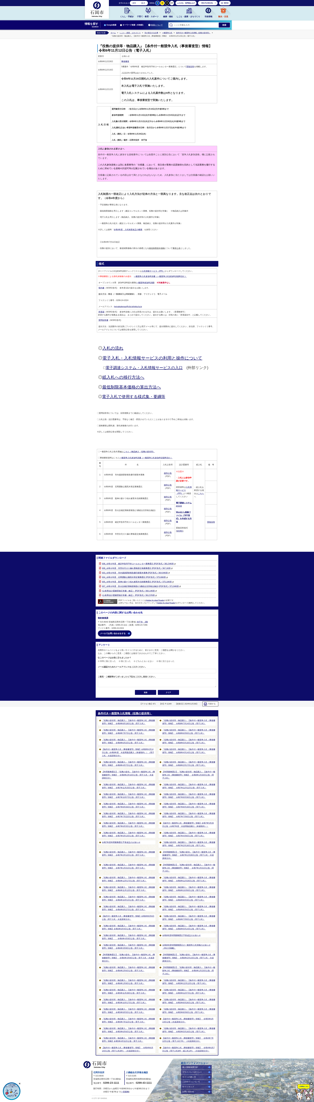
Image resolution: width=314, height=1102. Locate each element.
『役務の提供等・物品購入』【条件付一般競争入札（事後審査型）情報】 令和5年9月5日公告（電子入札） (128, 1010)
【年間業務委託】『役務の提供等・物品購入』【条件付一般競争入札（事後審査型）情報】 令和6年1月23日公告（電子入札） (188, 970)
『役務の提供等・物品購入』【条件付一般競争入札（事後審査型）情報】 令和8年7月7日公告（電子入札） (128, 731)
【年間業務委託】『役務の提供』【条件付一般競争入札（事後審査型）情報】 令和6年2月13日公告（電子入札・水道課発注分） (188, 958)
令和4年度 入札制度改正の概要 (128, 230)
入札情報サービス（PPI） (153, 271)
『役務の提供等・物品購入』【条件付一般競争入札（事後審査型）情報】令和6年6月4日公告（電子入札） (128, 927)
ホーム (113, 33)
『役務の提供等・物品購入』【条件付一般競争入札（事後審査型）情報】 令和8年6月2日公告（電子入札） (128, 741)
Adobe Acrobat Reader (155, 600)
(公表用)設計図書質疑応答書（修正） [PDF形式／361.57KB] (128, 595)
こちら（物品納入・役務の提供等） (139, 452)
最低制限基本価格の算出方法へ (131, 387)
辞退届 (101, 312)
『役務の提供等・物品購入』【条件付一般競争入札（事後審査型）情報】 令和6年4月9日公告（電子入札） (128, 937)
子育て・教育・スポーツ (148, 16)
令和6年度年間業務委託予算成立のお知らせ (181, 935)
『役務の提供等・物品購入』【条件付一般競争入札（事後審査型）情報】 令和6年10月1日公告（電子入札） (128, 898)
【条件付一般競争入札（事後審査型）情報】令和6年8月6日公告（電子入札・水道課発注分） (128, 917)
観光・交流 (223, 16)
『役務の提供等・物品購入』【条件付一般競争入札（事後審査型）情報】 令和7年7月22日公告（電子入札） (128, 815)
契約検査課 (103, 618)
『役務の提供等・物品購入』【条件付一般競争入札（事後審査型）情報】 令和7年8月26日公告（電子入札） (128, 805)
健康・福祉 (168, 16)
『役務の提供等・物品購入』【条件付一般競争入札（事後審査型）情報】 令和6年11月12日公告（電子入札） (128, 888)
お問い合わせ (188, 1092)
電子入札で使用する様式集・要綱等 (133, 396)
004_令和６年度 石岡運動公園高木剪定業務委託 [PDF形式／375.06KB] (134, 577)
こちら (201, 493)
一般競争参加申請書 (145, 283)
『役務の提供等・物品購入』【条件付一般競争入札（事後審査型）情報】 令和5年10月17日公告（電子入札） (128, 1001)
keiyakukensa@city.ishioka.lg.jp (128, 307)
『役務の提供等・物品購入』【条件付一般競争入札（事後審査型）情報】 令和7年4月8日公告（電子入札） (188, 834)
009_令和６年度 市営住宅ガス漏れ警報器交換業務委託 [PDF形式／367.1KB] (136, 568)
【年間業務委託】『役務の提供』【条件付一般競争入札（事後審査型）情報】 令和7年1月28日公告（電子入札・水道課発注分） (188, 855)
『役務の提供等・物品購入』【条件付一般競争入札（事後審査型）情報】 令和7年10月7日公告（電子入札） (128, 795)
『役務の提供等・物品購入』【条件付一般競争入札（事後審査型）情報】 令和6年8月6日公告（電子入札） (188, 908)
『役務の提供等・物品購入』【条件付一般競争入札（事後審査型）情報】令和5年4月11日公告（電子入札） (128, 1039)
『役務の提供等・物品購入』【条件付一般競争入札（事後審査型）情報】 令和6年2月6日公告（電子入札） (128, 969)
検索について (157, 25)
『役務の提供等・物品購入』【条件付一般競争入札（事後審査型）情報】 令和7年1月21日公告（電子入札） (128, 866)
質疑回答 (190, 67)
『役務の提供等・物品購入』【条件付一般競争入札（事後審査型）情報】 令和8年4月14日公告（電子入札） (188, 751)
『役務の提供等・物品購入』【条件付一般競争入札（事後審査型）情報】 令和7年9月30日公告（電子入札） (188, 795)
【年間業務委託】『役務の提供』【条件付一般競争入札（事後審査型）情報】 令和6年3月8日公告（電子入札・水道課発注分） (128, 958)
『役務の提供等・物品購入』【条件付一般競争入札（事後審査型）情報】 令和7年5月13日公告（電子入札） (128, 834)
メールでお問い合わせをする (113, 633)
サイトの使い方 (189, 1077)
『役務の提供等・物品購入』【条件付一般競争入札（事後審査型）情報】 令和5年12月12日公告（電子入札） (188, 982)
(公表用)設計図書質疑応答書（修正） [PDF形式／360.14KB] (128, 591)
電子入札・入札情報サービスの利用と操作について (152, 358)
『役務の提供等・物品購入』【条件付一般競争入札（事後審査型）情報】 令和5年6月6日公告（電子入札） (128, 1030)
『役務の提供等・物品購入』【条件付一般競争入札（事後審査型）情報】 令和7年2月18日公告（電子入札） (188, 844)
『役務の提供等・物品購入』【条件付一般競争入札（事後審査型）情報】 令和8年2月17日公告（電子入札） (188, 763)
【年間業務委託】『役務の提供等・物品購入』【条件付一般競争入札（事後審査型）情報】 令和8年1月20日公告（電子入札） (188, 775)
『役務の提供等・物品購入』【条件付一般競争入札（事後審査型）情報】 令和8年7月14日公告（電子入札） (188, 722)
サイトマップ (188, 1087)
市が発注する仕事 (151, 33)
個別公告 (168, 473)
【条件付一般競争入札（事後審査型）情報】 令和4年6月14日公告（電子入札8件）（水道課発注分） (127, 1049)
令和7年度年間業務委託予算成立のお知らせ (121, 842)
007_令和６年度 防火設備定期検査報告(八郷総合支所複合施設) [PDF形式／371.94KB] (140, 586)
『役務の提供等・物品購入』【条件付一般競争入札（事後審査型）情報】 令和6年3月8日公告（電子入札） (128, 946)
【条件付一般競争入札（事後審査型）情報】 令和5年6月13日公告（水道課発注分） (188, 1020)
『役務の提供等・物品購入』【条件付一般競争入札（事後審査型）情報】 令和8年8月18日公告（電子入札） (128, 722)
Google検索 (111, 25)
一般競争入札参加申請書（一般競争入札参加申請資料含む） (160, 276)
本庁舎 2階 (142, 622)
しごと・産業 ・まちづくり (130, 33)
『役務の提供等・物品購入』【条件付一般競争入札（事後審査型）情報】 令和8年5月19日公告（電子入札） (188, 741)
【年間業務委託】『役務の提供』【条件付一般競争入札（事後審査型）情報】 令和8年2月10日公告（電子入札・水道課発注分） (128, 775)
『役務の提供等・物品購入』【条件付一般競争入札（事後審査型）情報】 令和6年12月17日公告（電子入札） (128, 879)
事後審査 (125, 61)
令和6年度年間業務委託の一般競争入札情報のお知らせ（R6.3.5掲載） (186, 946)
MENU (226, 3)
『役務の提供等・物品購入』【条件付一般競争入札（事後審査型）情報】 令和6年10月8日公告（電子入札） (188, 888)
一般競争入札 (167, 33)
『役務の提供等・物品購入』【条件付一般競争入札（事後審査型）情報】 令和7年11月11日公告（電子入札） (188, 786)
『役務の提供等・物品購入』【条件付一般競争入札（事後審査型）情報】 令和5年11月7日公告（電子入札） (188, 991)
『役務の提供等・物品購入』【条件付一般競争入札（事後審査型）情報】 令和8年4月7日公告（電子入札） (128, 763)
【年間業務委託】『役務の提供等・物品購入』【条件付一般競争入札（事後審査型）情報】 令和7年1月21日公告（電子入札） (188, 868)
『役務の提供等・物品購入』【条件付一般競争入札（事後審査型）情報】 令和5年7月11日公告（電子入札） (128, 1020)
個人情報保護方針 (190, 1067)
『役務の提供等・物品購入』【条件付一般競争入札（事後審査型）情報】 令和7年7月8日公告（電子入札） (188, 815)
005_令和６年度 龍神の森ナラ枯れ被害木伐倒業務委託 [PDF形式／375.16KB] (137, 582)
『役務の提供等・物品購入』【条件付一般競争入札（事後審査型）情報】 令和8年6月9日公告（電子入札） (188, 731)
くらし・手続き (127, 16)
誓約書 (101, 288)
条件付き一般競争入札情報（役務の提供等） (193, 33)
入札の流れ (112, 348)
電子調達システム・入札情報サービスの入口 (144, 368)
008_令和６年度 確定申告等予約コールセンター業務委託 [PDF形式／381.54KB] (138, 564)
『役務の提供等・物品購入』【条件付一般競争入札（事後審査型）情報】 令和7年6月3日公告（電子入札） (128, 824)
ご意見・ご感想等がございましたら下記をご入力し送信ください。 (127, 677)
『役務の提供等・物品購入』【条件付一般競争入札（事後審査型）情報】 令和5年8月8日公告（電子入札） (188, 1010)
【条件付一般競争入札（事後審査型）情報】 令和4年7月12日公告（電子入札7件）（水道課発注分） (188, 1039)
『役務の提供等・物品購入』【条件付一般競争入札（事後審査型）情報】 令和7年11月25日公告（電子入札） (128, 786)
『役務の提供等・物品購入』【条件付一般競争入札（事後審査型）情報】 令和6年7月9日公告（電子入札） (188, 917)
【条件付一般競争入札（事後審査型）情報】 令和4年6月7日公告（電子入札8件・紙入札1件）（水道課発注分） (188, 1049)
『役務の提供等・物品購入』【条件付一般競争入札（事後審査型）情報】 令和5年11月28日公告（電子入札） (128, 991)
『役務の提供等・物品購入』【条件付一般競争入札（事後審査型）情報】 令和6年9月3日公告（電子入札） (188, 898)
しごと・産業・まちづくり (188, 16)
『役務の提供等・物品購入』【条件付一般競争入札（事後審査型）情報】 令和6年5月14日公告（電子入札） (188, 927)
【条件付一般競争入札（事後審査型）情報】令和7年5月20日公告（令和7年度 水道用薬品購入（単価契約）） (188, 824)
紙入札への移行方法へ (123, 377)
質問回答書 (103, 320)
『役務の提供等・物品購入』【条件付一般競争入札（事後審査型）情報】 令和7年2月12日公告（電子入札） (128, 853)
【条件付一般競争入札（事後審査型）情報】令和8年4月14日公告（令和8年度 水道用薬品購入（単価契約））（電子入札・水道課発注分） (128, 752)
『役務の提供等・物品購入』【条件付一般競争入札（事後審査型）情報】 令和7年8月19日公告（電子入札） (188, 805)
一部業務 (125, 1092)
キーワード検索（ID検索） (134, 25)
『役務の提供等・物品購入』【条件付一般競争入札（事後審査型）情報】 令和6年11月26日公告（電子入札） (188, 879)
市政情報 (208, 16)
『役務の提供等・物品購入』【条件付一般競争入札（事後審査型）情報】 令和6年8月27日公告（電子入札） (128, 908)
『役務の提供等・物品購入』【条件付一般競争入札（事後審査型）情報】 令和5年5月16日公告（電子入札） (188, 1030)
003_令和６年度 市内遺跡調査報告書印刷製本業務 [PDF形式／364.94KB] (135, 573)
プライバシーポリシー (192, 1072)
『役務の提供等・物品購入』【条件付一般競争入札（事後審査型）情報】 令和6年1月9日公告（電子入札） (128, 982)
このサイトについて (191, 1082)
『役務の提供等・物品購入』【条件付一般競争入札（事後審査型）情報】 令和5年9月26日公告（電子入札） (188, 1001)
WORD (180, 531)
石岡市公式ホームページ (95, 1064)
